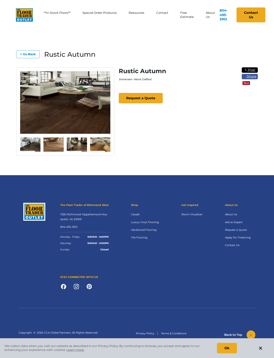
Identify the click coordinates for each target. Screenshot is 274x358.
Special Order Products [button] (99, 13)
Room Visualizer (192, 214)
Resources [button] (136, 13)
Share (251, 76)
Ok (226, 348)
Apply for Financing (238, 237)
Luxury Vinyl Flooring (145, 222)
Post (251, 70)
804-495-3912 (224, 14)
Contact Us (251, 15)
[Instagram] (76, 286)
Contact (162, 13)
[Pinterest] (89, 286)
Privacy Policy (145, 333)
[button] (23, 146)
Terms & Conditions (173, 333)
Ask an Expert (234, 222)
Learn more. (75, 350)
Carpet (135, 214)
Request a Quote (140, 98)
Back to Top (233, 335)
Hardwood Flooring (144, 230)
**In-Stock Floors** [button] (57, 13)
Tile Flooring (139, 237)
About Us (210, 15)
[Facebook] (63, 286)
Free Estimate (187, 15)
